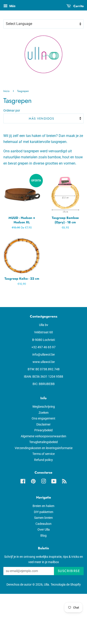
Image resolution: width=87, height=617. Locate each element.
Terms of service (43, 454)
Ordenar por (11, 110)
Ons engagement (43, 418)
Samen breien (43, 517)
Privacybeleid (43, 430)
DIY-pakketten (43, 512)
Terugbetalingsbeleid (43, 442)
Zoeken (44, 412)
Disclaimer (43, 424)
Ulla (46, 584)
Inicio (6, 91)
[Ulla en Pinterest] (33, 482)
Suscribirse (69, 570)
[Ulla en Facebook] (22, 482)
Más (12, 6)
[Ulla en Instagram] (43, 482)
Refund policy (43, 460)
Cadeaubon (43, 523)
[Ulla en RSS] (64, 482)
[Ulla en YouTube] (53, 482)
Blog (43, 535)
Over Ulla (43, 529)
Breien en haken (43, 506)
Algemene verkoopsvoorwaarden (43, 436)
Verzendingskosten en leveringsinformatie (43, 448)
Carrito (78, 6)
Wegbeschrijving (43, 406)
